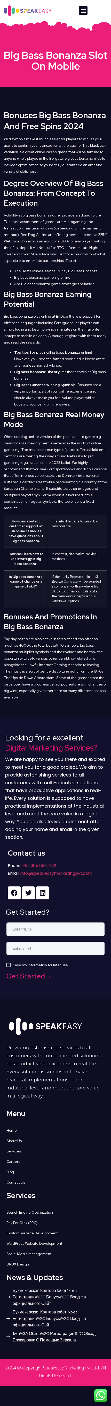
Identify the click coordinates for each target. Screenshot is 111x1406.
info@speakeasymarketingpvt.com (56, 873)
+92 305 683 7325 (39, 866)
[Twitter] (28, 892)
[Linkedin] (42, 892)
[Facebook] (14, 892)
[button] (83, 10)
